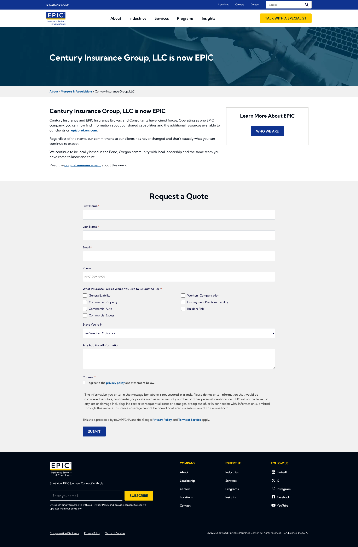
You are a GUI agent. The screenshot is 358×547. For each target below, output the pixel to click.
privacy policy (115, 383)
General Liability (99, 295)
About (184, 472)
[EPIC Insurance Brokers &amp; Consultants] (60, 469)
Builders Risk (195, 309)
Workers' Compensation (203, 295)
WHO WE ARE (267, 131)
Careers (239, 4)
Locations (223, 4)
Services (231, 481)
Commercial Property (103, 302)
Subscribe (139, 496)
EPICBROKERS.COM (57, 4)
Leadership (187, 481)
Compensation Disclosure (64, 533)
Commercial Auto (100, 309)
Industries (232, 472)
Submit (94, 431)
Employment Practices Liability (207, 302)
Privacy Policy (101, 504)
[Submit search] (306, 4)
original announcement (82, 165)
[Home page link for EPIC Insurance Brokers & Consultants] (55, 18)
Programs (232, 489)
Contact (255, 4)
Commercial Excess (101, 315)
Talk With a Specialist (285, 18)
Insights (230, 497)
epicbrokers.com (84, 130)
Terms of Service (115, 533)
